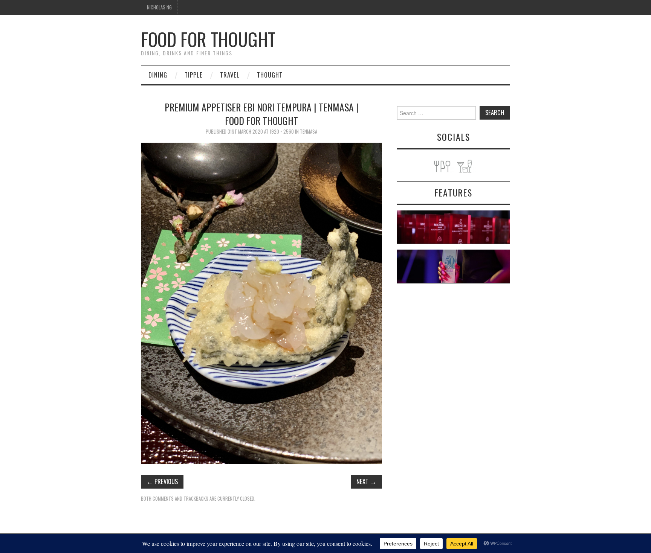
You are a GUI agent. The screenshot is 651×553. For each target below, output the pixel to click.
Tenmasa (308, 131)
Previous (162, 481)
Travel (230, 74)
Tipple (194, 74)
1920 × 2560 (282, 131)
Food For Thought (208, 39)
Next (366, 481)
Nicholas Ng (159, 7)
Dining (157, 74)
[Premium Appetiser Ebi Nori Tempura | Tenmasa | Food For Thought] (261, 302)
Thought (270, 74)
